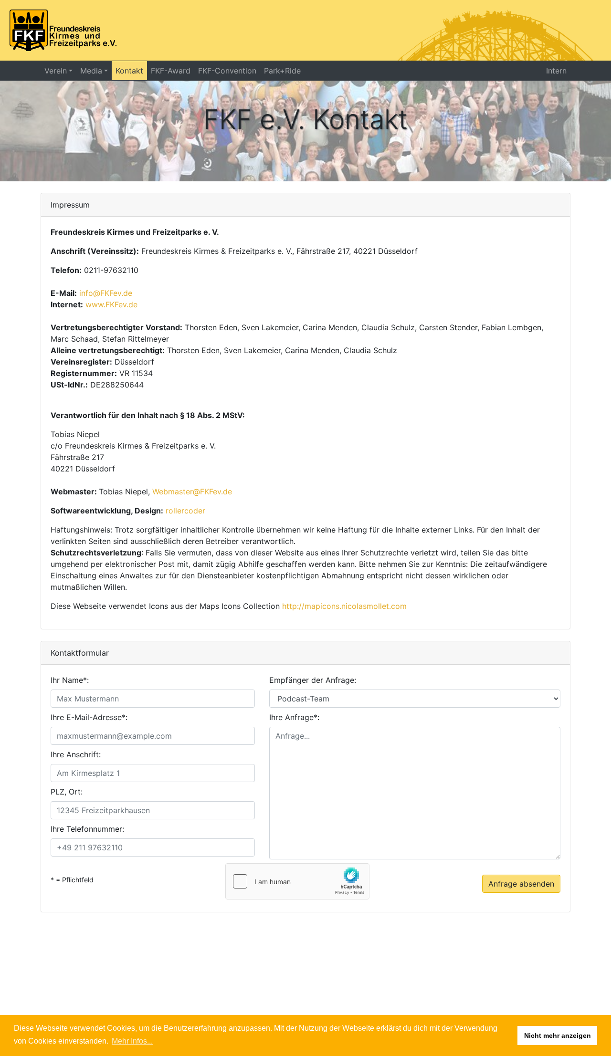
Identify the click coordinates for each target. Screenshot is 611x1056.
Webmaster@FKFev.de (192, 491)
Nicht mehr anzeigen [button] (557, 1035)
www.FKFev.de (111, 304)
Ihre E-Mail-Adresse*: (89, 717)
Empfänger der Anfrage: (312, 680)
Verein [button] (55, 70)
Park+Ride (282, 70)
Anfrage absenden (521, 884)
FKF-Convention (227, 70)
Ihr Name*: (70, 680)
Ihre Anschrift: (76, 754)
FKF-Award (170, 70)
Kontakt (129, 70)
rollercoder (185, 510)
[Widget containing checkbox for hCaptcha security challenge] (297, 881)
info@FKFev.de (105, 293)
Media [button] (91, 70)
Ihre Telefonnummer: (87, 829)
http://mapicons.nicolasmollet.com (344, 606)
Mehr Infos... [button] (132, 1041)
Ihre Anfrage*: (294, 717)
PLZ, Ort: (67, 791)
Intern (556, 70)
